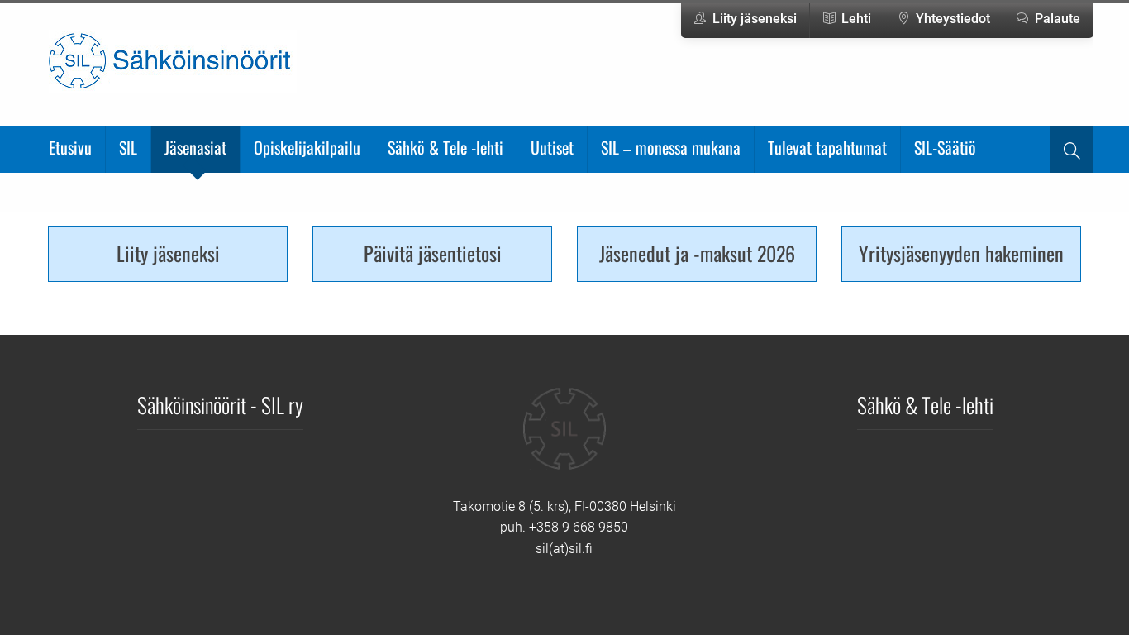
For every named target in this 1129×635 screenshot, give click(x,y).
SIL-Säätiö (945, 147)
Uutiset (552, 147)
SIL (128, 147)
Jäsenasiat (195, 147)
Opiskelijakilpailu (307, 147)
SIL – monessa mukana (671, 147)
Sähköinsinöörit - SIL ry (220, 404)
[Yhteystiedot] (564, 441)
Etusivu (70, 147)
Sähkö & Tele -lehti (445, 147)
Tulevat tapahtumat (827, 147)
